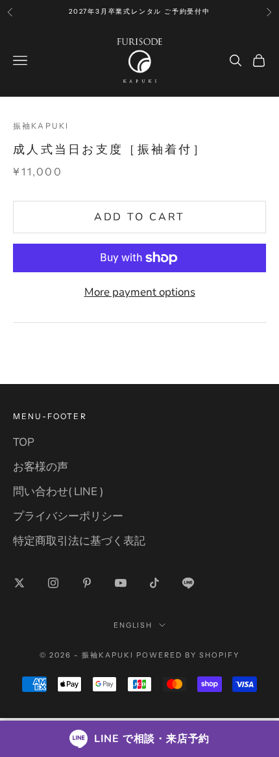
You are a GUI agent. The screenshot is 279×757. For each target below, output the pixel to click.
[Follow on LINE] (188, 582)
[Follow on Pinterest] (86, 582)
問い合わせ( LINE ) (58, 491)
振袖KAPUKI (41, 126)
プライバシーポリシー (68, 516)
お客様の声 (40, 466)
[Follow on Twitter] (19, 582)
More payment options (139, 292)
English (133, 625)
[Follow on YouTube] (120, 582)
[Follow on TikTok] (154, 582)
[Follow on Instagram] (53, 582)
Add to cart (140, 217)
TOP (23, 442)
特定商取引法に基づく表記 (79, 540)
